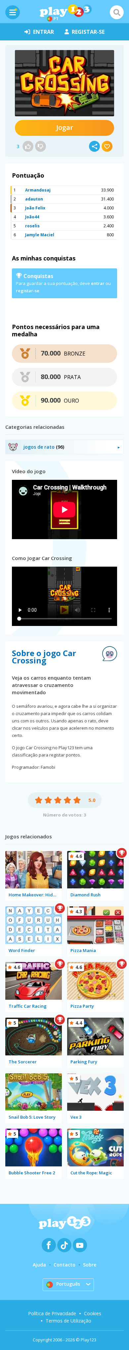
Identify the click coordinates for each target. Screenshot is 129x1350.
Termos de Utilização (68, 1321)
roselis (32, 226)
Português (68, 1284)
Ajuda (39, 1265)
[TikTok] (64, 1245)
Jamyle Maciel (39, 235)
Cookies (92, 1313)
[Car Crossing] (64, 83)
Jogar (64, 127)
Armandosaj (38, 190)
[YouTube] (80, 1245)
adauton (34, 199)
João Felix (35, 208)
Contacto (64, 1265)
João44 (32, 217)
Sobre (89, 1265)
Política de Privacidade (52, 1313)
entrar (43, 31)
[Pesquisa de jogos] (117, 12)
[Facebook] (49, 1245)
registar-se (88, 31)
